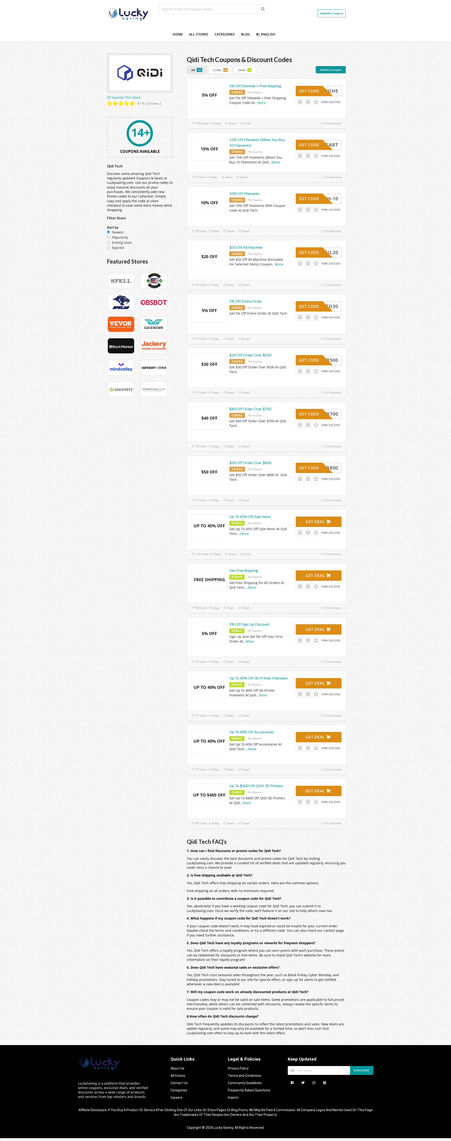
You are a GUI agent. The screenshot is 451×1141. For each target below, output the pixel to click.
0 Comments (333, 123)
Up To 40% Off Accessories (251, 732)
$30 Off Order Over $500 (250, 355)
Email (247, 123)
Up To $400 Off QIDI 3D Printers (256, 785)
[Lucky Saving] (129, 13)
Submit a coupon (331, 69)
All (196, 70)
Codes (219, 70)
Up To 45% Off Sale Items (250, 516)
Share (232, 123)
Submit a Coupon (331, 13)
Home (178, 34)
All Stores (199, 34)
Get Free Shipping (243, 570)
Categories (225, 34)
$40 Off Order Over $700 (250, 409)
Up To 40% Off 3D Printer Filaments (258, 678)
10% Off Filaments (244, 193)
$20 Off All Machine (245, 247)
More (261, 102)
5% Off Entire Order (245, 301)
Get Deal (316, 521)
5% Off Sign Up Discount (249, 624)
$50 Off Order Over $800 (250, 462)
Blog (245, 34)
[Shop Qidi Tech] (140, 73)
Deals (244, 70)
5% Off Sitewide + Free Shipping (255, 85)
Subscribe (361, 1070)
